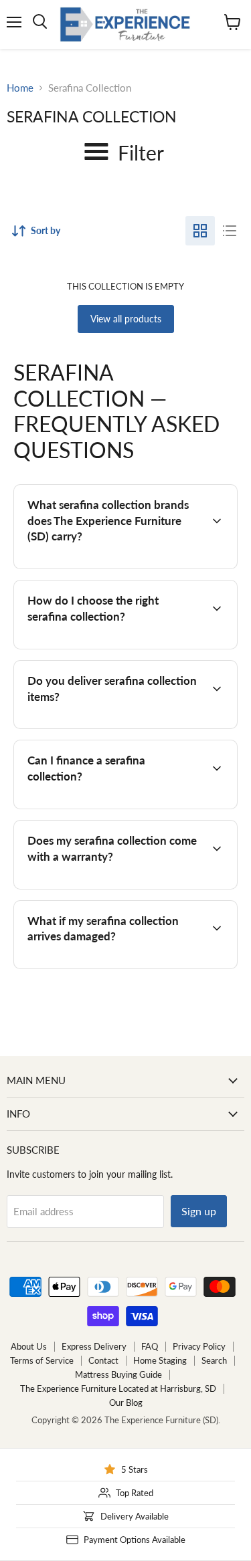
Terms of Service (42, 1360)
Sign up (198, 1211)
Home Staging (160, 1360)
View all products (125, 318)
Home (20, 88)
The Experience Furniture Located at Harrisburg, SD (118, 1388)
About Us (29, 1346)
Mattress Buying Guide (118, 1374)
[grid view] (200, 230)
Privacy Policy (199, 1346)
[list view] (229, 230)
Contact (103, 1360)
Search (214, 1360)
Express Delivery (94, 1346)
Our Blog (126, 1402)
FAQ (149, 1346)
